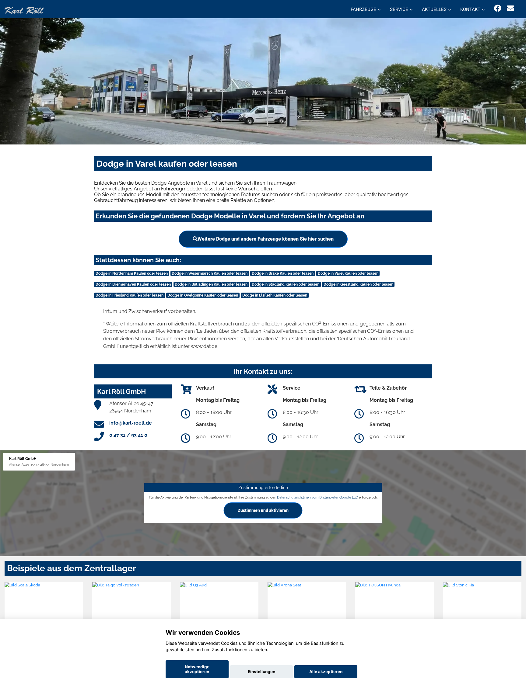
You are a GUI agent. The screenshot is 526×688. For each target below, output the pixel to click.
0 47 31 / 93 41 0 (128, 435)
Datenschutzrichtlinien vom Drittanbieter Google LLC (317, 497)
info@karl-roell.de (130, 423)
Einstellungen (261, 671)
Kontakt (470, 9)
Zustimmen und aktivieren (263, 510)
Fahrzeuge (363, 9)
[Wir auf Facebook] (497, 8)
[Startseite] (24, 10)
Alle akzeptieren (325, 671)
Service (399, 9)
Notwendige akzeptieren (197, 669)
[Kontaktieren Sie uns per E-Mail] (510, 8)
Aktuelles (434, 9)
